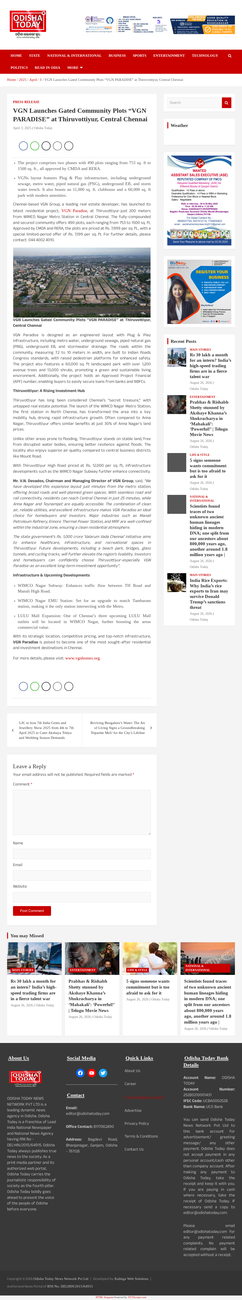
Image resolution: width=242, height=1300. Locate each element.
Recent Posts (183, 341)
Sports (139, 55)
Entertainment (169, 55)
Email (17, 866)
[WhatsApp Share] (34, 145)
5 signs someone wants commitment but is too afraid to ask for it (208, 468)
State (34, 55)
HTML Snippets (104, 1297)
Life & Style (200, 455)
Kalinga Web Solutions (131, 1279)
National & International (74, 55)
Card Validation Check (144, 1097)
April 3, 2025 (22, 128)
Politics (19, 68)
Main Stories (200, 349)
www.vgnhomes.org (82, 658)
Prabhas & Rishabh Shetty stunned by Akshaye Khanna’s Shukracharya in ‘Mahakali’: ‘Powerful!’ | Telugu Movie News (209, 418)
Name (18, 844)
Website (20, 887)
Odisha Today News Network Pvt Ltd (60, 1279)
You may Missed (27, 935)
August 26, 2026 (201, 382)
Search (226, 102)
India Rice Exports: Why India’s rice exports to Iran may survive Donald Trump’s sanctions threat (209, 594)
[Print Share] (68, 145)
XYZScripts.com (137, 1297)
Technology (205, 55)
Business (117, 55)
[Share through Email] (57, 145)
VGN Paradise (74, 210)
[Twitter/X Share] (46, 145)
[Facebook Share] (23, 145)
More (72, 68)
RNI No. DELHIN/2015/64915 (70, 1286)
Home (16, 55)
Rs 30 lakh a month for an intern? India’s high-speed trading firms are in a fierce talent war (210, 365)
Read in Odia (47, 68)
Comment (22, 785)
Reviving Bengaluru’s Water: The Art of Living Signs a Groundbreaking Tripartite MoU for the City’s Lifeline (117, 728)
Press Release (26, 102)
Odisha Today (43, 128)
